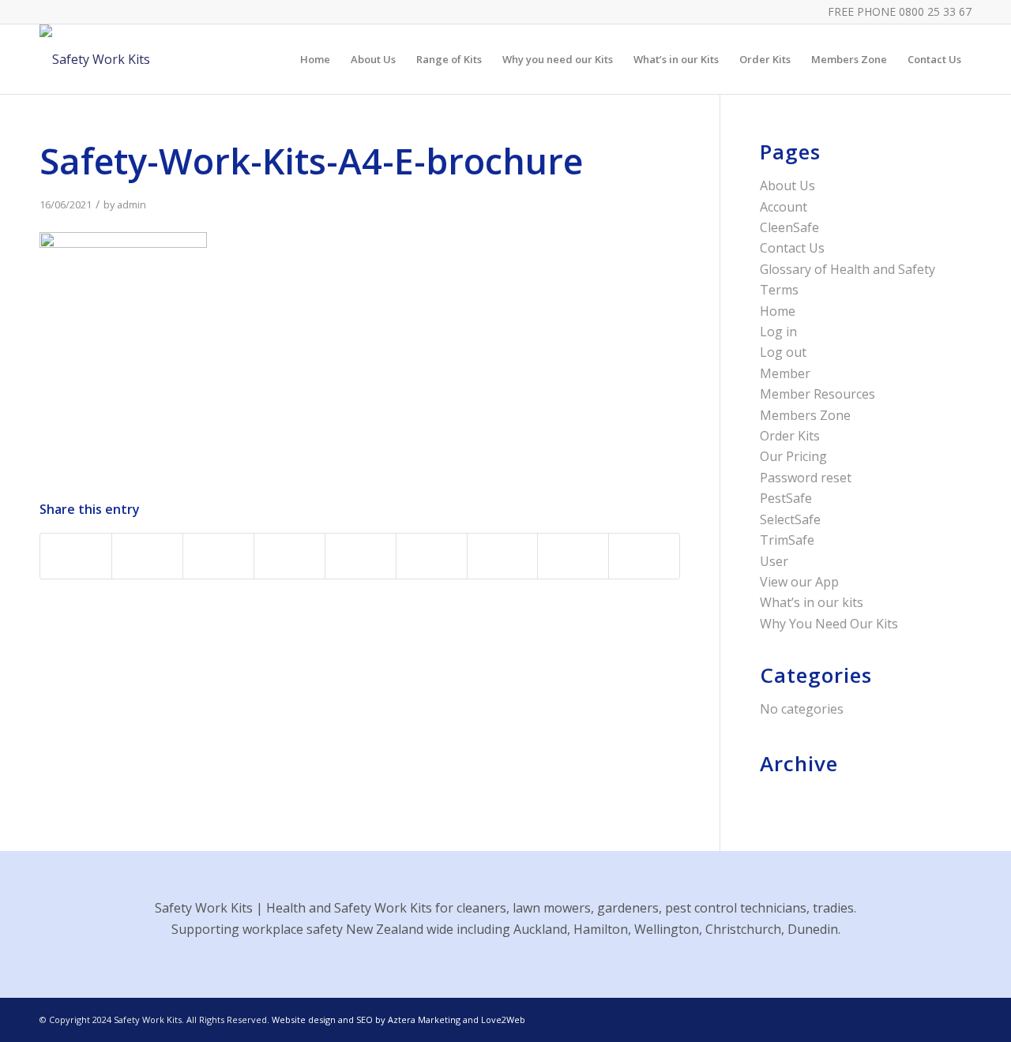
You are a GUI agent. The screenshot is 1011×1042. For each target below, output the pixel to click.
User (774, 561)
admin (131, 204)
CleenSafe (789, 227)
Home (777, 311)
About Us (787, 185)
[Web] (94, 59)
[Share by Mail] (644, 556)
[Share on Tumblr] (432, 556)
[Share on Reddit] (573, 556)
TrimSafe (787, 540)
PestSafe (786, 498)
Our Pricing (793, 456)
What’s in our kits (811, 602)
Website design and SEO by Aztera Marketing (366, 1019)
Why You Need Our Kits (829, 623)
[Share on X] (147, 556)
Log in (778, 331)
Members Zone (805, 415)
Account (783, 207)
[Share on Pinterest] (289, 556)
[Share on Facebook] (75, 556)
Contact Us (792, 248)
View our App (799, 581)
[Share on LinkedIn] (360, 556)
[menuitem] (315, 59)
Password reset (805, 477)
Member (785, 373)
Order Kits (790, 435)
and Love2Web (492, 1019)
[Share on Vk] (503, 556)
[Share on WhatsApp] (218, 556)
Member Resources (817, 394)
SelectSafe (790, 519)
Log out (783, 352)
